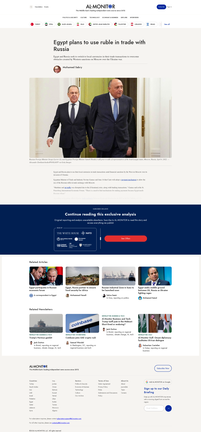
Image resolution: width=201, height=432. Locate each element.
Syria (31, 410)
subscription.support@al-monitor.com (69, 418)
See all (167, 24)
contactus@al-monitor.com (61, 423)
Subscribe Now (163, 368)
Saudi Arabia (33, 387)
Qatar (31, 405)
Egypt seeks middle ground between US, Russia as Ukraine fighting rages (153, 290)
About (123, 384)
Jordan (54, 384)
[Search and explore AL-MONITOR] (31, 7)
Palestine (32, 399)
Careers (123, 393)
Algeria (54, 410)
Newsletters (38, 7)
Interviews (134, 17)
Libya (54, 399)
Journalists (124, 387)
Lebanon (32, 408)
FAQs (100, 390)
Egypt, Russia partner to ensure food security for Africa (81, 289)
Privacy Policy (103, 387)
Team (123, 390)
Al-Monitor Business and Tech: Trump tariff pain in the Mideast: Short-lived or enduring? (117, 321)
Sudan (54, 402)
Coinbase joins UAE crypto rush (81, 337)
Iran (30, 390)
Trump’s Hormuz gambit (40, 337)
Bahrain (54, 390)
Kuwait (54, 393)
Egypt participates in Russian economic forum (43, 289)
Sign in (169, 7)
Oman (54, 387)
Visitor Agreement (104, 384)
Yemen (54, 396)
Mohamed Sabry (72, 67)
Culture (83, 17)
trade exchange (87, 198)
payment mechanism (128, 179)
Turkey (31, 384)
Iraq (53, 381)
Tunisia (54, 405)
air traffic (68, 187)
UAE (30, 393)
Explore (124, 17)
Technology (94, 17)
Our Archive (79, 396)
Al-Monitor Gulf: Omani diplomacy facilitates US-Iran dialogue (154, 339)
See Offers (125, 238)
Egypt (31, 402)
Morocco (55, 408)
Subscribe (161, 7)
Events (46, 7)
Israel (31, 396)
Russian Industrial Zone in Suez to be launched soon (118, 289)
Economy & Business (110, 17)
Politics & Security (70, 17)
